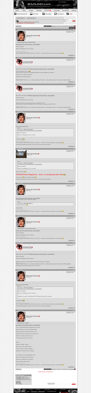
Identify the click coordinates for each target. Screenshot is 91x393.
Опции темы (71, 27)
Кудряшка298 (27, 62)
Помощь (75, 7)
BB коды (17, 381)
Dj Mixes (24, 10)
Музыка (17, 10)
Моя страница (48, 13)
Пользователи (60, 13)
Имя (64, 19)
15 (64, 26)
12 (59, 26)
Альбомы (31, 10)
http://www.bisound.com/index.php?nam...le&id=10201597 (42, 69)
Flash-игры (74, 10)
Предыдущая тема (42, 371)
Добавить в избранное (73, 8)
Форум (70, 13)
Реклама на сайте (22, 391)
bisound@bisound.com (52, 391)
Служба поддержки (41, 391)
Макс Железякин (32, 153)
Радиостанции (57, 10)
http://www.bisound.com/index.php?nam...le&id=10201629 (28, 325)
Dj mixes (24, 389)
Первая (53, 26)
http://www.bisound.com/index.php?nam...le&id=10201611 (28, 230)
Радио (55, 389)
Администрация (34, 391)
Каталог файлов (47, 389)
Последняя (71, 26)
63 (67, 26)
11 (58, 26)
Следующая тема (49, 371)
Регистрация (63, 1)
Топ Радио (46, 10)
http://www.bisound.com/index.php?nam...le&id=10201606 (28, 44)
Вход (60, 1)
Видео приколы (65, 10)
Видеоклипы (39, 10)
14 (62, 26)
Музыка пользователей (22, 13)
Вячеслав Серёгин (32, 35)
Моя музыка (35, 13)
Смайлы (17, 382)
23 (65, 26)
